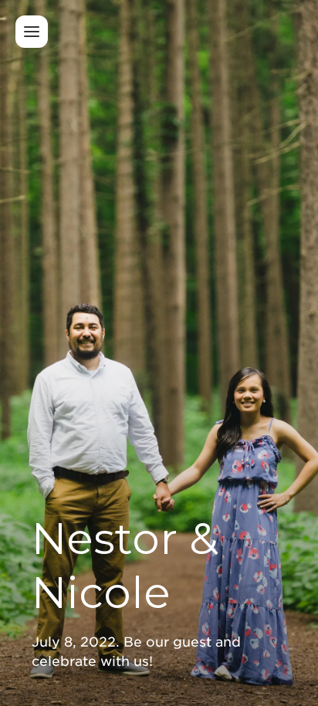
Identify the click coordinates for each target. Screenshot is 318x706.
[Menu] (31, 31)
